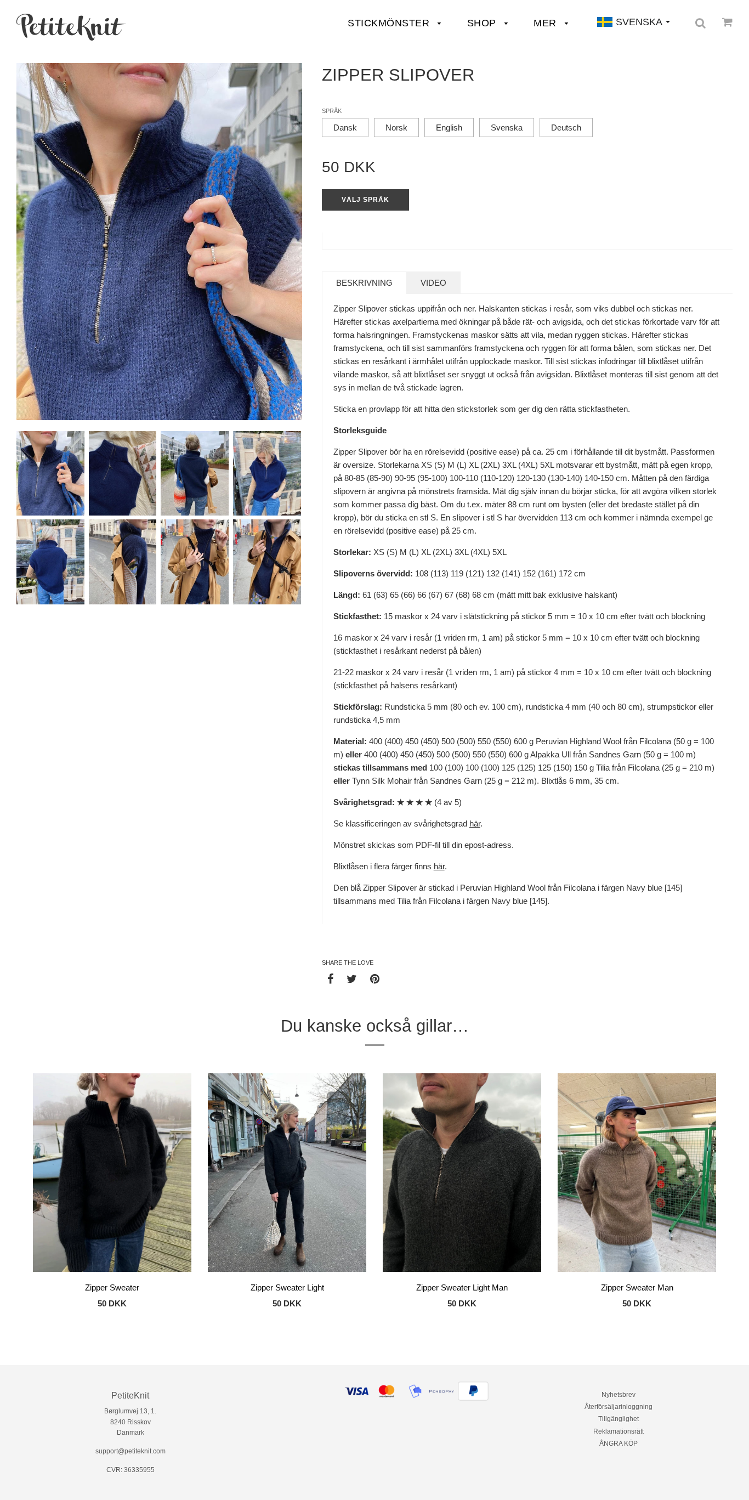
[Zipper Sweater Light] (287, 1174)
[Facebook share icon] (330, 978)
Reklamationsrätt (618, 1431)
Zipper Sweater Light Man (462, 1287)
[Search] (700, 23)
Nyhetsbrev (618, 1395)
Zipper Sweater (112, 1287)
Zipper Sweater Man (637, 1287)
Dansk (345, 127)
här (474, 823)
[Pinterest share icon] (374, 978)
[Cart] (727, 22)
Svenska (507, 127)
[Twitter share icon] (352, 978)
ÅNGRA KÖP (618, 1443)
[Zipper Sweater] (112, 1174)
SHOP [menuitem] (483, 23)
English (449, 127)
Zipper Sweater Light (287, 1287)
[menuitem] (71, 27)
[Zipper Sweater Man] (637, 1174)
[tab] (364, 282)
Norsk (396, 127)
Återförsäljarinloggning (618, 1407)
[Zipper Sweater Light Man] (462, 1174)
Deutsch (566, 127)
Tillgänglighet (618, 1419)
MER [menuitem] (546, 23)
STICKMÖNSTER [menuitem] (390, 23)
